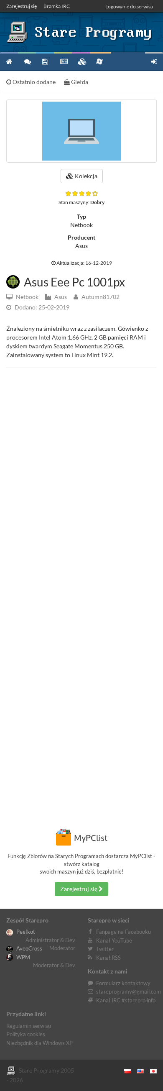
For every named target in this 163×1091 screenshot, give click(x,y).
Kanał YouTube (114, 940)
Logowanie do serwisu (129, 6)
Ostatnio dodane (33, 81)
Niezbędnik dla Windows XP (39, 1043)
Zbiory (81, 61)
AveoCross (28, 948)
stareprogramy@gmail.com (128, 991)
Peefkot (25, 931)
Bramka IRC (56, 6)
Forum (27, 61)
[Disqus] (81, 489)
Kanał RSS (108, 957)
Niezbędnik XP (100, 61)
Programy (45, 61)
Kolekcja (85, 175)
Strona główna (9, 61)
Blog (63, 61)
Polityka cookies (25, 1034)
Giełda (79, 81)
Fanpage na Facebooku (123, 931)
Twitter (105, 948)
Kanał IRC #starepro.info (125, 1000)
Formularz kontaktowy (123, 983)
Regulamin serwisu (28, 1025)
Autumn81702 (100, 296)
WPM (22, 957)
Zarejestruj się (21, 6)
